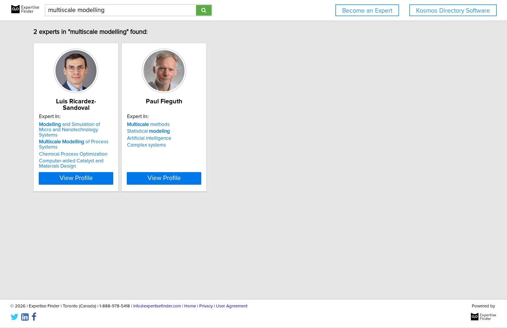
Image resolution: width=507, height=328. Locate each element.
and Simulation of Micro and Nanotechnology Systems (69, 130)
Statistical (148, 131)
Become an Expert (367, 11)
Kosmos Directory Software (453, 11)
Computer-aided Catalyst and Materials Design (71, 163)
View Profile (76, 178)
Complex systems (146, 145)
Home (190, 306)
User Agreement (231, 306)
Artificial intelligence (149, 138)
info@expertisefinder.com (157, 306)
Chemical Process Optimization (73, 154)
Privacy (206, 306)
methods (148, 124)
